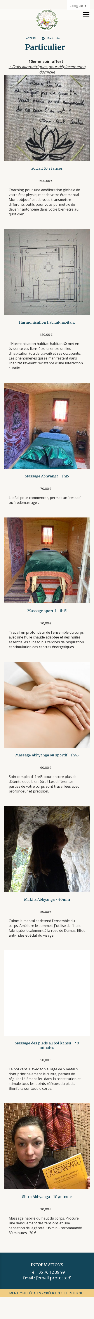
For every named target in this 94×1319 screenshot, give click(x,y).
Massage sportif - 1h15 (47, 611)
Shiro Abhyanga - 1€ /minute (47, 1196)
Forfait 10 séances (47, 168)
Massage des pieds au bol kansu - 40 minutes (47, 1045)
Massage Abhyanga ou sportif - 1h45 (47, 755)
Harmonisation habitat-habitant (47, 322)
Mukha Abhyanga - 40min (47, 899)
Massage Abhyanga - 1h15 (47, 476)
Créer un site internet (64, 1293)
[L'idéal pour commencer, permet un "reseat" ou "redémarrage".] (47, 425)
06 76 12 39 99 (51, 1272)
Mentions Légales (25, 1293)
